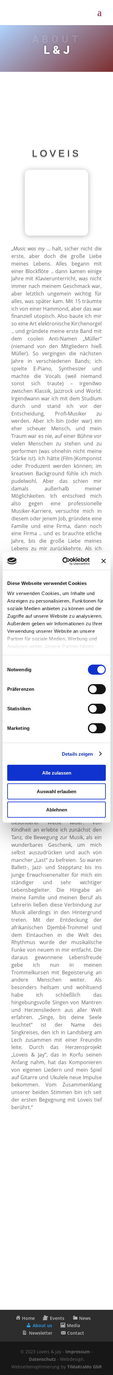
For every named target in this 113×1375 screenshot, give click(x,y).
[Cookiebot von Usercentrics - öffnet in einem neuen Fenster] (66, 561)
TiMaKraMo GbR (84, 1367)
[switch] (97, 689)
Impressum (77, 1352)
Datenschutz (42, 1359)
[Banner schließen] (103, 561)
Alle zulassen (56, 773)
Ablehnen (56, 809)
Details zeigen (77, 753)
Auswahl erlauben (56, 791)
